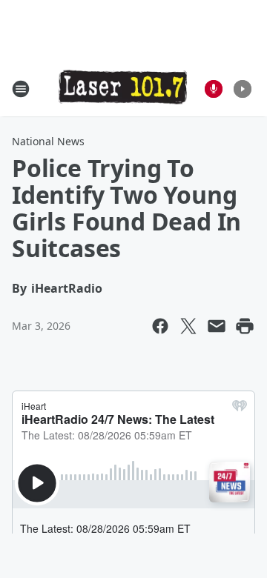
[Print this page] (244, 326)
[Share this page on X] (188, 326)
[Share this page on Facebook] (160, 326)
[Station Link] (123, 88)
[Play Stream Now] (242, 89)
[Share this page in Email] (216, 326)
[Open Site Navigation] (21, 89)
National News (48, 141)
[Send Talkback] (213, 89)
